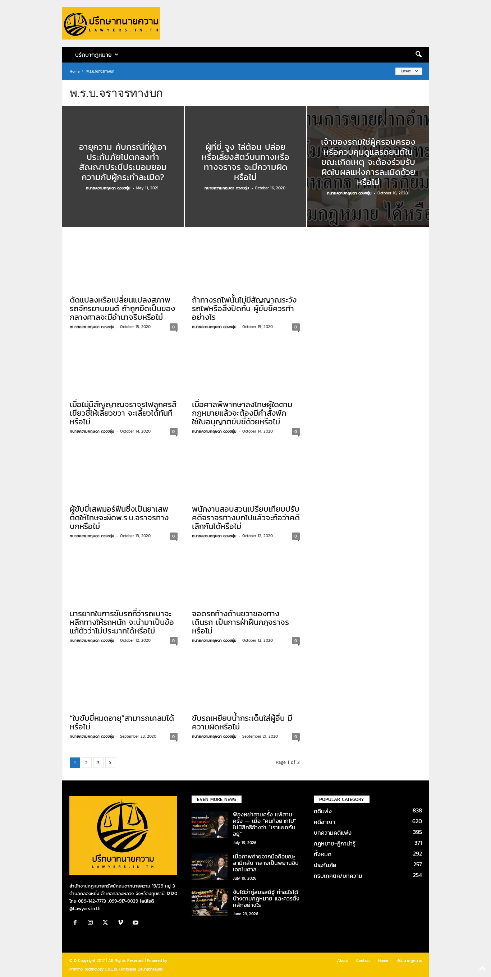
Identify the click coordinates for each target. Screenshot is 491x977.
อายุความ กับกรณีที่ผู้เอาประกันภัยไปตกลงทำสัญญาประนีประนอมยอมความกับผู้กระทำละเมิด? (123, 161)
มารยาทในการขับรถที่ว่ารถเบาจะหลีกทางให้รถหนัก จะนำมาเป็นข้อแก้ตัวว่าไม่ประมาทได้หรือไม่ (122, 622)
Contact (363, 960)
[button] (418, 55)
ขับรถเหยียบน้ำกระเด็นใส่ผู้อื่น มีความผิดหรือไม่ (242, 722)
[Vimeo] (122, 923)
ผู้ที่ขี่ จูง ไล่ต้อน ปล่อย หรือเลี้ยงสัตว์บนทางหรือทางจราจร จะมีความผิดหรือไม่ (245, 161)
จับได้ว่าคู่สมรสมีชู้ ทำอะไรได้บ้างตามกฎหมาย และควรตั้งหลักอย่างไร (266, 898)
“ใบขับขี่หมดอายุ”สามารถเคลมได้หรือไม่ (122, 722)
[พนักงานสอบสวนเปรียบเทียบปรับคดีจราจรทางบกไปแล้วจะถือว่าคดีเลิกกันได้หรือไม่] (246, 472)
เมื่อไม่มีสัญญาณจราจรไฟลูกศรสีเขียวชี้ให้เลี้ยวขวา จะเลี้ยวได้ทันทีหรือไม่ (123, 413)
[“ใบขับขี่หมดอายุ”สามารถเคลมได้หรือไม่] (124, 681)
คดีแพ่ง (323, 811)
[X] (107, 923)
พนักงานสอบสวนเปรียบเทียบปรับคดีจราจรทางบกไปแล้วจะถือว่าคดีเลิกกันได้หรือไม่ (246, 517)
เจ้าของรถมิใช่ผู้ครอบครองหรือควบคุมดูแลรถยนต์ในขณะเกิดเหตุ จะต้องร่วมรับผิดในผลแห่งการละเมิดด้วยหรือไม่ (368, 161)
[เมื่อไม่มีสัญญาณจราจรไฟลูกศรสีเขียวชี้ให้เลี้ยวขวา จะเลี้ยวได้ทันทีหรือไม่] (124, 367)
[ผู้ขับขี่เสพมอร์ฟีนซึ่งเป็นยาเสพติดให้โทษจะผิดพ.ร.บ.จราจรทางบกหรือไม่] (124, 472)
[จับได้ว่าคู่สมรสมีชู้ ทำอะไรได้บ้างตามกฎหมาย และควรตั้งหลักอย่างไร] (210, 902)
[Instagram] (92, 923)
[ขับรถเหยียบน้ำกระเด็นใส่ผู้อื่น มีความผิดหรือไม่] (246, 681)
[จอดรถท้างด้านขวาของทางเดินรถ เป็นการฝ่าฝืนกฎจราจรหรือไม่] (246, 576)
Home (74, 71)
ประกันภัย (325, 865)
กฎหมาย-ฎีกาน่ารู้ (334, 843)
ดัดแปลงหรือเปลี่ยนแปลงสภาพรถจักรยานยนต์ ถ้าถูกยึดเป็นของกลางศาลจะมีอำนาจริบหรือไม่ (122, 308)
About (342, 960)
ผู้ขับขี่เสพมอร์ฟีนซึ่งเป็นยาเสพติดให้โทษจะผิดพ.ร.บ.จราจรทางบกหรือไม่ (119, 517)
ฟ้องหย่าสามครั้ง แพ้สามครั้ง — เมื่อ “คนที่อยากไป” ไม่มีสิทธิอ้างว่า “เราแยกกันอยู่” (264, 824)
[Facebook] (76, 923)
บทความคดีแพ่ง (333, 832)
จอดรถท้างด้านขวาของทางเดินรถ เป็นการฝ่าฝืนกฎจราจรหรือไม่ (240, 622)
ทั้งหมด (322, 854)
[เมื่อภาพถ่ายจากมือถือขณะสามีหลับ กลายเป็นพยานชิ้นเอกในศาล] (210, 866)
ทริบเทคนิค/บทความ (338, 875)
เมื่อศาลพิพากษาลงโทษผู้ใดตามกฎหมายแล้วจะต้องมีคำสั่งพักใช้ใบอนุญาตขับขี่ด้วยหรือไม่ (242, 413)
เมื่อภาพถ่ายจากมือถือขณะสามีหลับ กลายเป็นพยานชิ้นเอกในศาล (266, 863)
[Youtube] (136, 923)
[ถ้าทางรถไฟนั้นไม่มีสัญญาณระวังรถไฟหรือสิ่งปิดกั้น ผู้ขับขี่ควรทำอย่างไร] (246, 262)
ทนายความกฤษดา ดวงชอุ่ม (108, 188)
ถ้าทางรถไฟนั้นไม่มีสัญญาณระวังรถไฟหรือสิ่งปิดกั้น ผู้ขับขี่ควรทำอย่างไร (244, 308)
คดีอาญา (324, 821)
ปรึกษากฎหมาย (409, 960)
